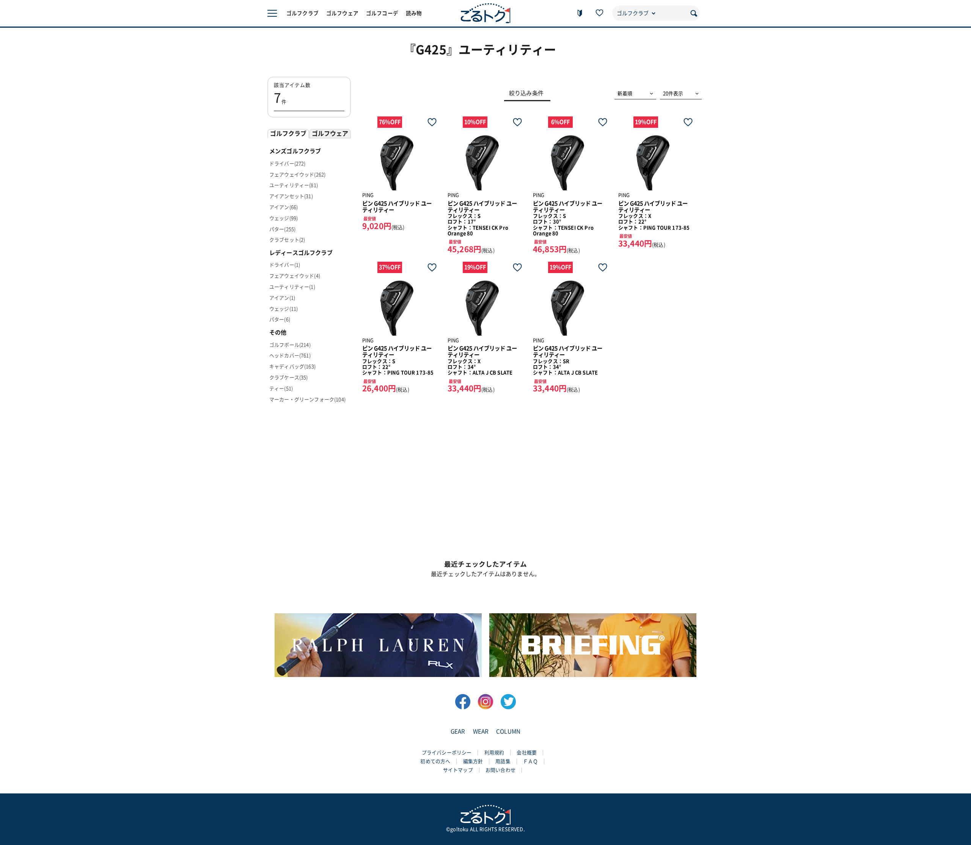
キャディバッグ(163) (292, 366)
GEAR (458, 731)
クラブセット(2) (287, 239)
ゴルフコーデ (382, 13)
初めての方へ (435, 761)
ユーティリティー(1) (292, 286)
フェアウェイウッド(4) (294, 275)
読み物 (414, 13)
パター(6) (279, 319)
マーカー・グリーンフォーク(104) (307, 399)
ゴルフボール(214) (290, 344)
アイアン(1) (282, 297)
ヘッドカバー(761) (290, 355)
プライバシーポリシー (447, 752)
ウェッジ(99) (283, 218)
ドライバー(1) (284, 264)
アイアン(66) (283, 207)
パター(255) (282, 229)
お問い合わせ (500, 770)
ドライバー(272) (287, 163)
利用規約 (494, 752)
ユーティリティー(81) (293, 185)
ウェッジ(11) (283, 308)
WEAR (481, 731)
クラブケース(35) (288, 377)
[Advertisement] (485, 484)
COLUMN (508, 731)
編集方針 (473, 761)
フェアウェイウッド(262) (297, 174)
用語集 (502, 761)
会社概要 (527, 752)
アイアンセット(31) (291, 196)
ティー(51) (281, 388)
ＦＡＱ (530, 761)
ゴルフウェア (342, 13)
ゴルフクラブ (302, 13)
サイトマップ (458, 770)
